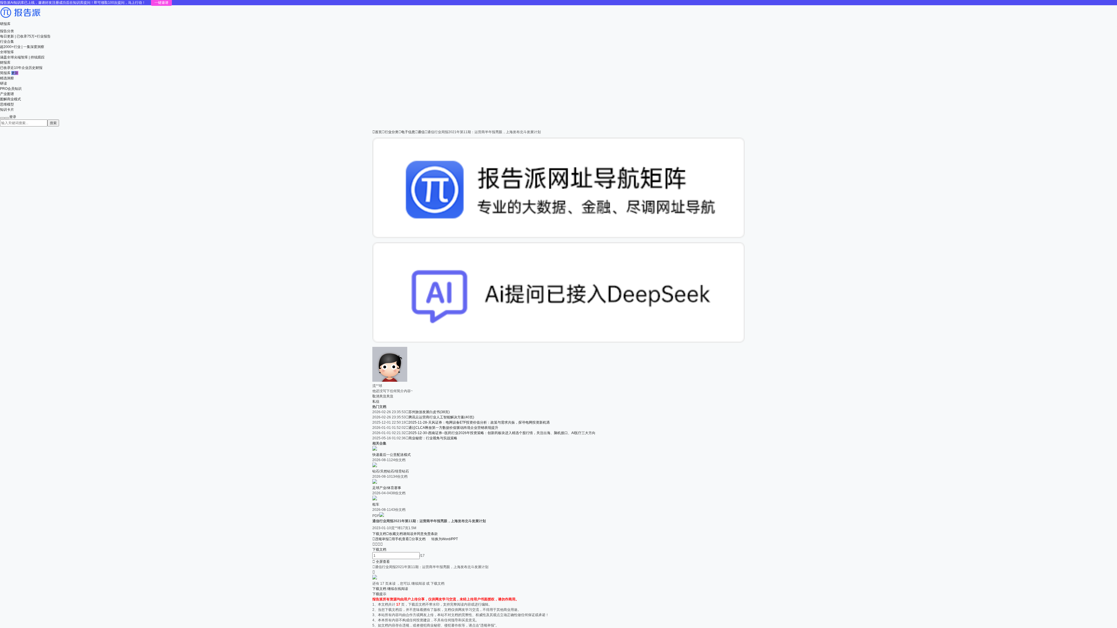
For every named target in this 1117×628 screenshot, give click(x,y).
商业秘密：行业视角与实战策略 (432, 438)
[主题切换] (7, 118)
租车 (375, 504)
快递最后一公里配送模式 (391, 455)
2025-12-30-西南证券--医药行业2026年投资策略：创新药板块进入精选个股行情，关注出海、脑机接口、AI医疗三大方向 (501, 433)
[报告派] (20, 19)
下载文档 (379, 534)
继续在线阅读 (397, 589)
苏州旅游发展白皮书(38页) (429, 412)
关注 (389, 396)
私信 (375, 401)
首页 (377, 132)
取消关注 (379, 396)
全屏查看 (381, 562)
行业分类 (392, 132)
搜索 (53, 123)
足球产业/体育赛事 (386, 488)
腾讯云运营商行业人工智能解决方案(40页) (441, 417)
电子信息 (408, 132)
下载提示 (379, 594)
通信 (421, 132)
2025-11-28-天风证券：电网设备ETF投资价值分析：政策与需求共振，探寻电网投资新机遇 (479, 422)
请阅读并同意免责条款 (420, 534)
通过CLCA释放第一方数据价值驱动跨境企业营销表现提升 (453, 428)
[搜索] (2, 118)
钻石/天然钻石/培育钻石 (390, 471)
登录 (12, 117)
